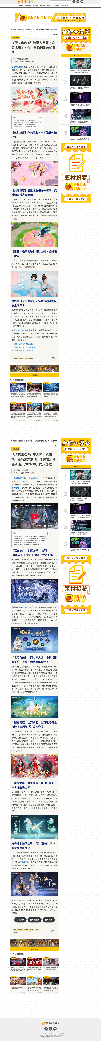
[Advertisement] (50, 27)
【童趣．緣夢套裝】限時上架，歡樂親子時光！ (25, 124)
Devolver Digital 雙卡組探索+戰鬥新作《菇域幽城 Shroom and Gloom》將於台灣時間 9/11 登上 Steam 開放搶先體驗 (80, 138)
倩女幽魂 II (33, 67)
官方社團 (48, 920)
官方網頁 (20, 920)
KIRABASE (65, 5)
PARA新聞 (20, 62)
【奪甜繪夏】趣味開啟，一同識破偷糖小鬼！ (24, 120)
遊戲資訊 (27, 5)
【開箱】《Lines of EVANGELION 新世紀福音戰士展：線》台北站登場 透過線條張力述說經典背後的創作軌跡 (80, 105)
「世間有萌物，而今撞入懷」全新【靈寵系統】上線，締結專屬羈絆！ (30, 538)
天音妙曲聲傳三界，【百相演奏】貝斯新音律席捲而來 (26, 544)
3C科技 (35, 5)
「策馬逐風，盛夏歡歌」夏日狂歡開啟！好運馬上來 (26, 542)
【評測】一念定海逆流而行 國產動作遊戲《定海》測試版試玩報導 (80, 88)
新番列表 (42, 5)
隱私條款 (44, 1033)
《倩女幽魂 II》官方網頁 (23, 344)
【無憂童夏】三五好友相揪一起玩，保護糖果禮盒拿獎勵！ (28, 122)
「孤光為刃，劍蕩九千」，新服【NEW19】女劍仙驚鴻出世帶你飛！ (30, 536)
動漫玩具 (49, 5)
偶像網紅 (57, 5)
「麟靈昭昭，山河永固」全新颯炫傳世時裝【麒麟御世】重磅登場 (29, 540)
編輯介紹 (50, 1033)
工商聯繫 (62, 1033)
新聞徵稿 (56, 1033)
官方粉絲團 (34, 920)
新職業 (26, 481)
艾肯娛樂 (17, 67)
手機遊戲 (29, 441)
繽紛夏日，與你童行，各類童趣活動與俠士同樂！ (25, 126)
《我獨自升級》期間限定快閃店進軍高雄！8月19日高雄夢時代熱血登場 (79, 122)
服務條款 (39, 1033)
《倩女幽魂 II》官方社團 (23, 351)
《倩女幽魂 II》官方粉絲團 (24, 347)
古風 (26, 358)
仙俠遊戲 (15, 358)
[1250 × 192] (34, 372)
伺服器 (16, 488)
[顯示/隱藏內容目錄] (39, 118)
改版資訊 (32, 929)
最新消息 (21, 5)
